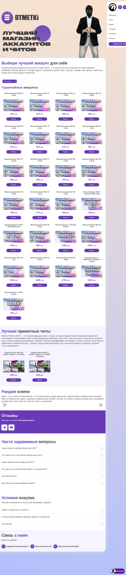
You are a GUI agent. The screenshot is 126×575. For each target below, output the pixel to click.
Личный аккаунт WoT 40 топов (65, 193)
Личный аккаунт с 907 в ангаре (14, 293)
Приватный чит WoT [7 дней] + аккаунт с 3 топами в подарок (39, 354)
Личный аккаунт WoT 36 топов (13, 193)
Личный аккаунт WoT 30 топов (65, 160)
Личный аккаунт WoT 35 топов (91, 160)
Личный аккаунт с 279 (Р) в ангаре (65, 225)
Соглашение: (7, 524)
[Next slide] (101, 405)
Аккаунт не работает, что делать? (15, 510)
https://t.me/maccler (43, 546)
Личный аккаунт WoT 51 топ (13, 258)
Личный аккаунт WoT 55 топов (39, 258)
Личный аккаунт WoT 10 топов (13, 94)
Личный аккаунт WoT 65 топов (65, 258)
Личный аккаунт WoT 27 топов (13, 160)
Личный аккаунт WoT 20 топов (13, 127)
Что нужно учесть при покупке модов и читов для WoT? (24, 469)
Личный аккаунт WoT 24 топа (91, 127)
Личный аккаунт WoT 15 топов (91, 94)
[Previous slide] (4, 405)
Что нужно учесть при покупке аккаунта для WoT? (22, 455)
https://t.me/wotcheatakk (68, 546)
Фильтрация (7, 81)
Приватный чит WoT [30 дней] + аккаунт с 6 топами (13, 353)
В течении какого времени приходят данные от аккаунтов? (26, 517)
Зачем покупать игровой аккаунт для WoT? (19, 448)
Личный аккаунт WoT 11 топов (40, 94)
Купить (13, 119)
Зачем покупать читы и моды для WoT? (18, 462)
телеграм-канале (26, 420)
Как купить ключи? (9, 476)
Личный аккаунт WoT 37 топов (39, 193)
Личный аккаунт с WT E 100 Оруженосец (14, 225)
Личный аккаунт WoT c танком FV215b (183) (92, 193)
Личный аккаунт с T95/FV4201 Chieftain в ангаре (91, 259)
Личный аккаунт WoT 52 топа (91, 225)
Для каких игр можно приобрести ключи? (18, 483)
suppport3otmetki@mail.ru (17, 546)
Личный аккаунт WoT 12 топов (65, 94)
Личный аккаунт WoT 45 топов (39, 225)
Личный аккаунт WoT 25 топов (65, 127)
